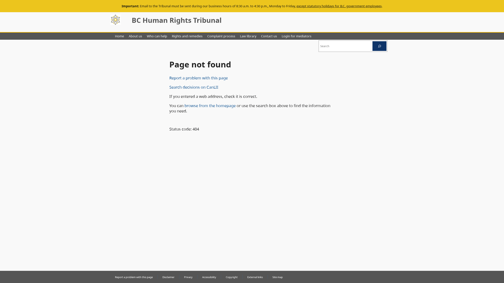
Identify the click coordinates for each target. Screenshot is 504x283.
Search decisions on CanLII (193, 87)
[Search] (379, 46)
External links (255, 277)
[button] (494, 261)
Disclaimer (168, 277)
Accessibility (209, 277)
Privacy (188, 277)
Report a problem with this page (198, 78)
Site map (277, 277)
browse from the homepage (210, 105)
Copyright (232, 277)
